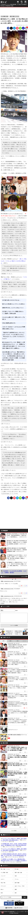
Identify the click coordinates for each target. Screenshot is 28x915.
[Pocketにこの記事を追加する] (17, 28)
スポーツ (2, 879)
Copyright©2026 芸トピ (14, 912)
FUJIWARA (5, 571)
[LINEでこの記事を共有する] (20, 28)
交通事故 (6, 572)
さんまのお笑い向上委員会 (16, 571)
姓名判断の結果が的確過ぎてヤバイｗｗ (17, 736)
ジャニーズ (3, 875)
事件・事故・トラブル (14, 16)
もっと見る (14, 830)
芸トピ (4, 2)
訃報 (2, 892)
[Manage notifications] (2, 912)
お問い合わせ (19, 907)
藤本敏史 (12, 572)
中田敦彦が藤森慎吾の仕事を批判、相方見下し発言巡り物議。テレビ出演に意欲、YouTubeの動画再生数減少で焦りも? (14, 855)
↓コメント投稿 (24, 576)
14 (21, 585)
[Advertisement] (14, 11)
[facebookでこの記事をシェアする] (8, 28)
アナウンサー (3, 886)
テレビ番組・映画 (4, 16)
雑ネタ (2, 889)
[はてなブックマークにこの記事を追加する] (14, 28)
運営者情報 (9, 907)
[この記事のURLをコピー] (23, 28)
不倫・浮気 (3, 882)
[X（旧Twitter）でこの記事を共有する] (11, 28)
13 (21, 593)
